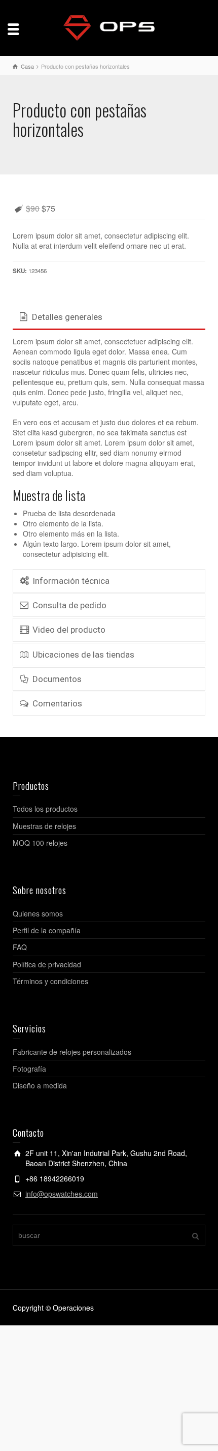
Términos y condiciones (50, 981)
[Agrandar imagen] (109, 188)
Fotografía (29, 1068)
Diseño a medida (40, 1085)
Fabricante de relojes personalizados (72, 1052)
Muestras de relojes (44, 826)
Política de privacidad (47, 964)
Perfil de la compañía (47, 930)
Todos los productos (45, 809)
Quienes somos (38, 913)
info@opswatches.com (61, 1194)
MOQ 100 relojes (40, 843)
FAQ (20, 947)
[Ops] (109, 27)
